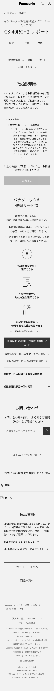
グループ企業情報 (27, 623)
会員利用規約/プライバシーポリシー (27, 644)
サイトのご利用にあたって (27, 636)
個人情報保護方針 (40, 640)
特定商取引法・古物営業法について (27, 651)
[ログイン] (49, 3)
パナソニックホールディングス (27, 655)
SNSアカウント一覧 (20, 632)
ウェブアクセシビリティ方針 (18, 640)
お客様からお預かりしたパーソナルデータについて (27, 648)
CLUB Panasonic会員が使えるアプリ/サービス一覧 (27, 628)
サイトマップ (36, 632)
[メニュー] (4, 3)
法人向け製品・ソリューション (27, 618)
